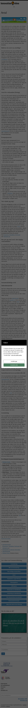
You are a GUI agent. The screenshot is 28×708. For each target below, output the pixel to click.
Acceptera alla (14, 365)
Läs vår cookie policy (16, 355)
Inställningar (14, 361)
